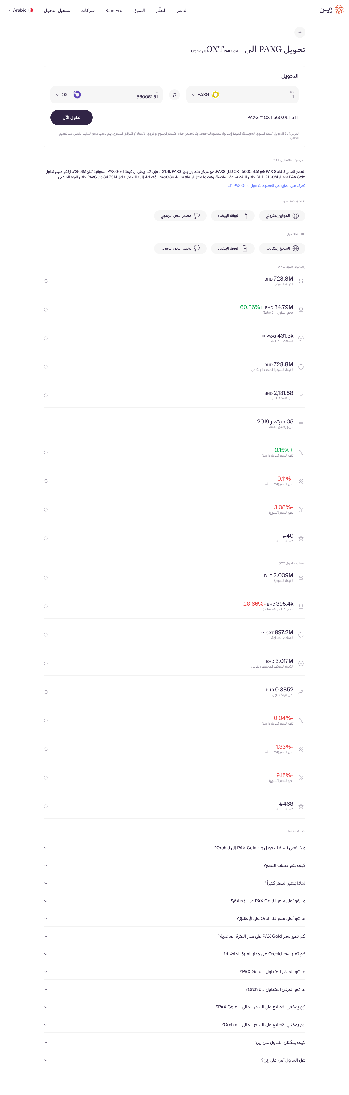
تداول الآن (72, 117)
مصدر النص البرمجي (176, 216)
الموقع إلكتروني (278, 216)
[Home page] (332, 9)
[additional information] (46, 281)
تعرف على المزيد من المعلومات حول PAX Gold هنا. (266, 186)
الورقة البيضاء (228, 216)
